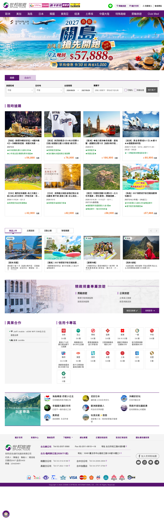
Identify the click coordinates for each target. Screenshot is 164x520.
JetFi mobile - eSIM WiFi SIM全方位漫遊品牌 (28, 333)
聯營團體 (65, 230)
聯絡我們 (51, 437)
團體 (12, 77)
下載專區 (67, 437)
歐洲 (7, 13)
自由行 (27, 77)
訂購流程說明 (101, 437)
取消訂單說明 (121, 437)
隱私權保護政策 (142, 437)
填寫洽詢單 (130, 310)
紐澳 (76, 13)
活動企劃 (48, 230)
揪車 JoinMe (19, 340)
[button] (6, 59)
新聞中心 (35, 437)
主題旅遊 (30, 230)
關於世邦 (135, 6)
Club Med (153, 13)
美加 (18, 13)
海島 (29, 13)
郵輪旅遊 (137, 13)
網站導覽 (84, 437)
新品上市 (13, 230)
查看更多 (148, 310)
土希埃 (89, 13)
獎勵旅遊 (122, 6)
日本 (41, 13)
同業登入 (148, 6)
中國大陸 (104, 13)
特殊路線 (120, 13)
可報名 (130, 90)
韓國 (52, 13)
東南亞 (64, 13)
